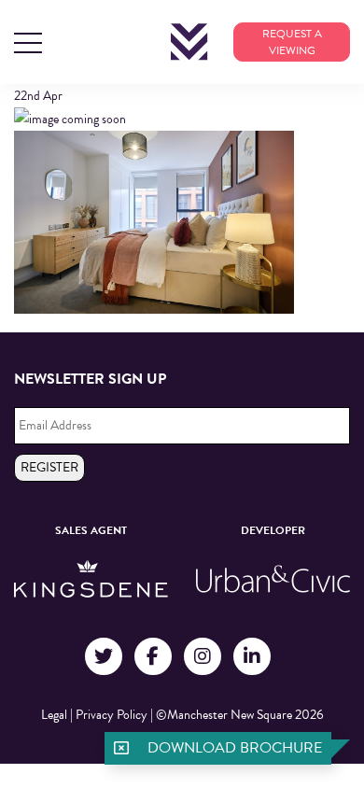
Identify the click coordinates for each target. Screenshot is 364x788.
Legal (54, 715)
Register (49, 467)
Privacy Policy (111, 715)
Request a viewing (292, 42)
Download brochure (234, 748)
